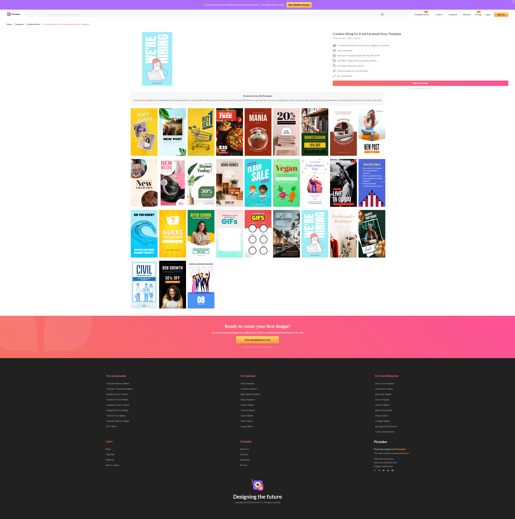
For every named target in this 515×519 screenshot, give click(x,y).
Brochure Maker (383, 394)
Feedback (245, 459)
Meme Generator (383, 410)
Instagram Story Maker (118, 405)
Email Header (247, 383)
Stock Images (382, 399)
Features (467, 14)
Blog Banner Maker (250, 394)
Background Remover (386, 426)
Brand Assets (112, 465)
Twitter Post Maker (116, 415)
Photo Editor (381, 415)
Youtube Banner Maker (117, 383)
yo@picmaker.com (383, 466)
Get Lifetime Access (299, 4)
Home (9, 24)
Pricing (478, 14)
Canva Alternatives (384, 431)
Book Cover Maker (384, 383)
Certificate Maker (384, 388)
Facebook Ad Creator (117, 394)
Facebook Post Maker (117, 399)
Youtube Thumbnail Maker (119, 388)
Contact (244, 454)
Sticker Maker (382, 405)
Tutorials (110, 454)
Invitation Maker (249, 388)
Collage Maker (382, 421)
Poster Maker (247, 405)
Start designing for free (258, 339)
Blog (108, 449)
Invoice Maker (248, 410)
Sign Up (501, 14)
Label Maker (247, 415)
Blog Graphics (248, 399)
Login (487, 14)
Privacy (243, 465)
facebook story (33, 24)
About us (244, 449)
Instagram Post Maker (117, 410)
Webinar (110, 459)
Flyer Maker (247, 421)
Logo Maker (247, 426)
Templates (19, 24)
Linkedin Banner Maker (117, 421)
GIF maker (111, 426)
